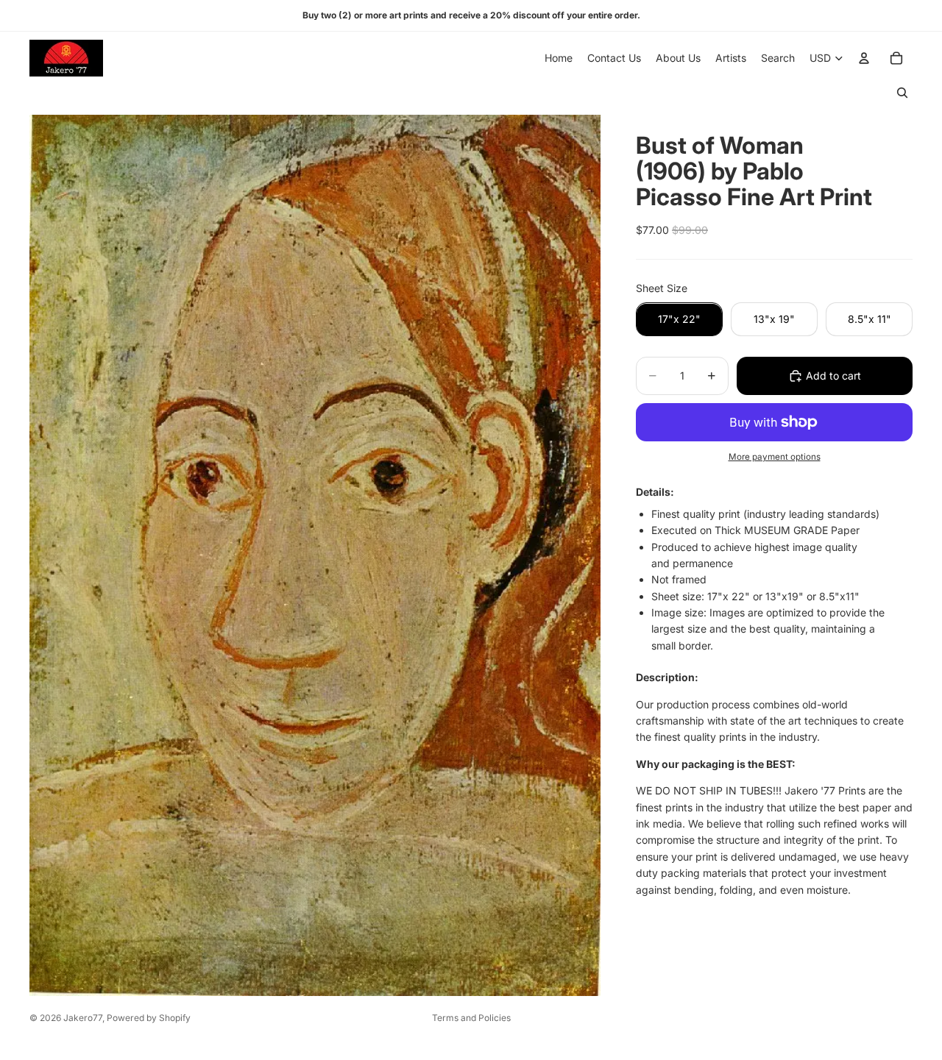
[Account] (864, 58)
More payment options (775, 457)
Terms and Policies (471, 1017)
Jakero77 (82, 1017)
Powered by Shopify (149, 1017)
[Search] (902, 93)
